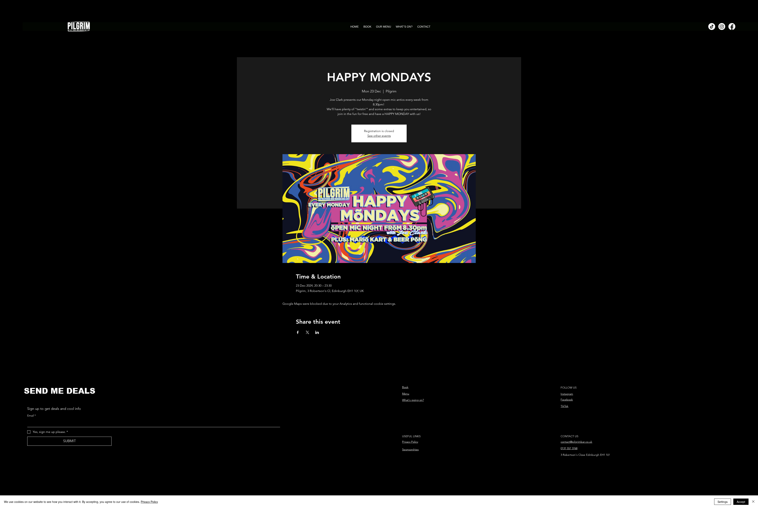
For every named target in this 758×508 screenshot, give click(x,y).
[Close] (753, 502)
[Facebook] (731, 26)
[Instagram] (721, 26)
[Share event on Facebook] (298, 332)
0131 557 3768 (569, 448)
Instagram (567, 394)
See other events (379, 136)
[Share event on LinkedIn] (317, 332)
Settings (723, 502)
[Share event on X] (307, 332)
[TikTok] (711, 26)
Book (405, 387)
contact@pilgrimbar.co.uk (576, 442)
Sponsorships (410, 449)
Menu (405, 393)
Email (31, 415)
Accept (741, 502)
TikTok (564, 406)
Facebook (567, 399)
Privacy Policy (410, 442)
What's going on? (413, 400)
